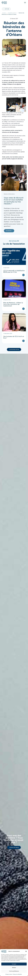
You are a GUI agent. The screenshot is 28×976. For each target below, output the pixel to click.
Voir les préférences (14, 971)
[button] (26, 951)
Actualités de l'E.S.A (12, 12)
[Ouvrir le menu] (25, 2)
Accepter (14, 964)
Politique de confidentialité (17, 974)
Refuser (14, 967)
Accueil (4, 12)
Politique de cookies (9, 974)
